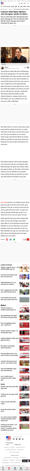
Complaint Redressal (11, 449)
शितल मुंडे (6, 67)
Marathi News (4, 9)
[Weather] (20, 3)
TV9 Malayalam (5, 462)
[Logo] (2, 3)
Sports (10, 9)
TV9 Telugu (15, 457)
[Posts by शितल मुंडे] (2, 67)
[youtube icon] (7, 239)
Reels (28, 6)
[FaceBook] (13, 439)
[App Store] (19, 445)
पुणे (18, 6)
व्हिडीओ (3, 305)
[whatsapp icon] (14, 239)
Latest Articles (6, 265)
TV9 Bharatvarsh (8, 457)
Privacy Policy (20, 449)
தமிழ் (26, 1)
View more (25, 264)
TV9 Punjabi (18, 460)
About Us (12, 447)
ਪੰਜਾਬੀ (22, 1)
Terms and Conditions (14, 452)
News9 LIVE (17, 462)
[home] (1, 6)
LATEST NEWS (6, 6)
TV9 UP (12, 462)
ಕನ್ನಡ (9, 1)
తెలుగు (12, 1)
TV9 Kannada (22, 457)
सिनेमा (24, 6)
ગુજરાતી (18, 1)
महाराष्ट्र (12, 6)
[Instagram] (19, 439)
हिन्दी (2, 1)
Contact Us (6, 447)
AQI (22, 3)
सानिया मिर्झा (4, 202)
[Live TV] (24, 3)
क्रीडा (21, 6)
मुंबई (16, 6)
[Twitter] (16, 439)
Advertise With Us (20, 447)
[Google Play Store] (10, 444)
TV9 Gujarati (12, 460)
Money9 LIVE (24, 462)
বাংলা (15, 1)
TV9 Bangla (5, 460)
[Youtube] (22, 439)
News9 (5, 1)
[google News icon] (10, 239)
